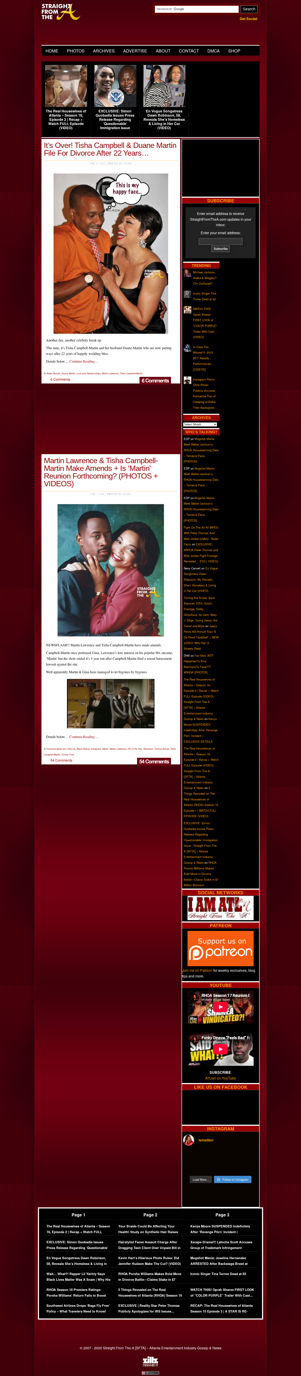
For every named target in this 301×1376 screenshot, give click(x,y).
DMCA (213, 51)
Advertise (135, 51)
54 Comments (154, 761)
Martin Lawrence (110, 373)
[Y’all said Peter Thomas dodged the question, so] (230, 1156)
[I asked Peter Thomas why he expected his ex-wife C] (249, 1156)
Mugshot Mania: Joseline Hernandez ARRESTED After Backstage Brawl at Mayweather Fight (219, 1264)
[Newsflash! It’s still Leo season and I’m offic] (192, 1156)
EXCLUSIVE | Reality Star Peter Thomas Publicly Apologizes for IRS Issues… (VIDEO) (149, 1311)
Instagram (96, 748)
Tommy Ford (67, 754)
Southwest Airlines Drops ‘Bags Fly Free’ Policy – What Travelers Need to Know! (78, 1308)
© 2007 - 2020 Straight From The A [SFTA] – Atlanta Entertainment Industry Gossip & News (150, 1347)
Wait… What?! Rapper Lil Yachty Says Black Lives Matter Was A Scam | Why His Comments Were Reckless (78, 1279)
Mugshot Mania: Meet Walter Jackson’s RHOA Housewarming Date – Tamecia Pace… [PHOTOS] (201, 450)
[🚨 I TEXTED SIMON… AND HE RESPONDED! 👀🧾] (230, 1167)
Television (148, 748)
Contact (189, 51)
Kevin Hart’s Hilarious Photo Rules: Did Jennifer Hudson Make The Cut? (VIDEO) (149, 1261)
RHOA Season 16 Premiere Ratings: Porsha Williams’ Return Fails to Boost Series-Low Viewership (76, 1295)
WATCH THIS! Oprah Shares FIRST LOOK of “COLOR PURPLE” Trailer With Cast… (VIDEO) (222, 1295)
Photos (76, 51)
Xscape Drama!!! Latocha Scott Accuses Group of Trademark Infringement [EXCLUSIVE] (221, 1248)
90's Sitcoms (69, 748)
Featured (51, 748)
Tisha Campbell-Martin (131, 373)
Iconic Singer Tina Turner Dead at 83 (218, 1274)
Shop (234, 51)
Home (52, 51)
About (163, 51)
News (49, 373)
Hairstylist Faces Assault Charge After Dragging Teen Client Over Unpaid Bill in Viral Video (149, 1248)
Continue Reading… (83, 361)
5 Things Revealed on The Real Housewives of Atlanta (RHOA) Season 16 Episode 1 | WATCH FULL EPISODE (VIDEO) (150, 1298)
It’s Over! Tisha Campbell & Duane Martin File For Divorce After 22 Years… (110, 149)
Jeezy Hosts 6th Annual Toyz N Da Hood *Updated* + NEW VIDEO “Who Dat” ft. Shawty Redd (201, 637)
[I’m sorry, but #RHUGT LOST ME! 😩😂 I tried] (211, 1156)
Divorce (56, 373)
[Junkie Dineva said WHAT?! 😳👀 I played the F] (211, 1167)
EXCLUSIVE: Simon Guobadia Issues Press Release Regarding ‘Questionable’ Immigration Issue (115, 119)
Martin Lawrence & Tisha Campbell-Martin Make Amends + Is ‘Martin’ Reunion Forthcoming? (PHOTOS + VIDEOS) (101, 472)
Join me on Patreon (197, 970)
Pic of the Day (135, 748)
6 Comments (155, 380)
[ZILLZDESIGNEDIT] (150, 1365)
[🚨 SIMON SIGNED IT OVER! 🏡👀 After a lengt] (249, 1167)
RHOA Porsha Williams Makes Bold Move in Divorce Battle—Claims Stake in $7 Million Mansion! (201, 873)
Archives (104, 51)
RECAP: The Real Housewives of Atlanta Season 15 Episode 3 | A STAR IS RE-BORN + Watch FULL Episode (221, 1311)
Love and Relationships (88, 373)
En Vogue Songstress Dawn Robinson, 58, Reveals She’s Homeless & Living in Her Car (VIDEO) (164, 119)
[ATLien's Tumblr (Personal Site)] (221, 918)
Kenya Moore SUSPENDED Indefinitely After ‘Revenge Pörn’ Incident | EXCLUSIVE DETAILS (200, 730)
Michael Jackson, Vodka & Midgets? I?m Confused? (204, 277)
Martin (105, 748)
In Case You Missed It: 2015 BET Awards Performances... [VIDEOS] (203, 358)
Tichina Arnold (161, 748)
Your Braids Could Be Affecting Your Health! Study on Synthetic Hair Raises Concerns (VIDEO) (148, 1232)
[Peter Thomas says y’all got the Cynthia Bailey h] (192, 1167)
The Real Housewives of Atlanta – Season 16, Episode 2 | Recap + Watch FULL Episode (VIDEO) (66, 119)
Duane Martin (68, 373)
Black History (83, 748)
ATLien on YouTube (220, 1078)
